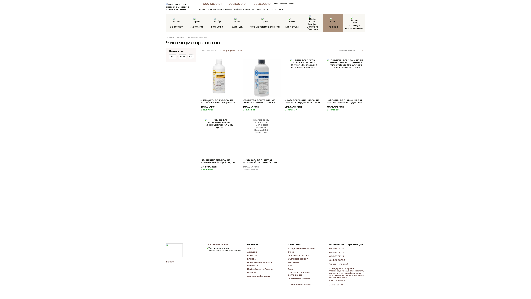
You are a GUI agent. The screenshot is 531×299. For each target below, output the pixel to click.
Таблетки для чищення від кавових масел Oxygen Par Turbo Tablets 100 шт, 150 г (344, 102)
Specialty (176, 26)
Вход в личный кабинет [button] (301, 248)
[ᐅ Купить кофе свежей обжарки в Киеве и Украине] (174, 250)
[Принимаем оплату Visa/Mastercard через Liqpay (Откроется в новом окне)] (225, 249)
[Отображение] (360, 51)
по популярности (228, 50)
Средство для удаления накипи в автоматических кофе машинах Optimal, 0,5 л (261, 104)
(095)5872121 (237, 4)
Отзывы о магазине (299, 278)
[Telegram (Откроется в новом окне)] (304, 4)
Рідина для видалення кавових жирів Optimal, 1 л (218, 161)
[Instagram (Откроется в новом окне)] (298, 4)
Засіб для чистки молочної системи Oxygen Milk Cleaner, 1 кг (304, 102)
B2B (272, 9)
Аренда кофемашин (354, 26)
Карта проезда (337, 280)
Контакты (262, 9)
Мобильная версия (300, 284)
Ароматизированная (265, 26)
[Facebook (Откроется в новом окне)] (301, 4)
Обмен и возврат (244, 9)
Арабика (197, 26)
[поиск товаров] (328, 9)
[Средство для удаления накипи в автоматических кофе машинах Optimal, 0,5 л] (262, 78)
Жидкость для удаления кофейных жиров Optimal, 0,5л (218, 102)
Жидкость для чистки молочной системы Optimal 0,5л (261, 162)
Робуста (217, 26)
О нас (202, 9)
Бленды (237, 26)
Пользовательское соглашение (299, 273)
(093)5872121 (262, 4)
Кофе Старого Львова (312, 27)
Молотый (292, 26)
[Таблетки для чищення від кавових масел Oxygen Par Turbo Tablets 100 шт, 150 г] (346, 78)
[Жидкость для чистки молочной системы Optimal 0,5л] (262, 138)
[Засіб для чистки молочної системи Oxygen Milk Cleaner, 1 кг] (304, 78)
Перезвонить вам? (284, 4)
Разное (333, 26)
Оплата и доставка (220, 9)
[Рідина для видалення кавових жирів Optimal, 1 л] (220, 138)
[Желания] (341, 7)
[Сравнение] (348, 7)
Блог (280, 9)
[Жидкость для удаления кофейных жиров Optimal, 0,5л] (220, 78)
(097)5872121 (212, 4)
